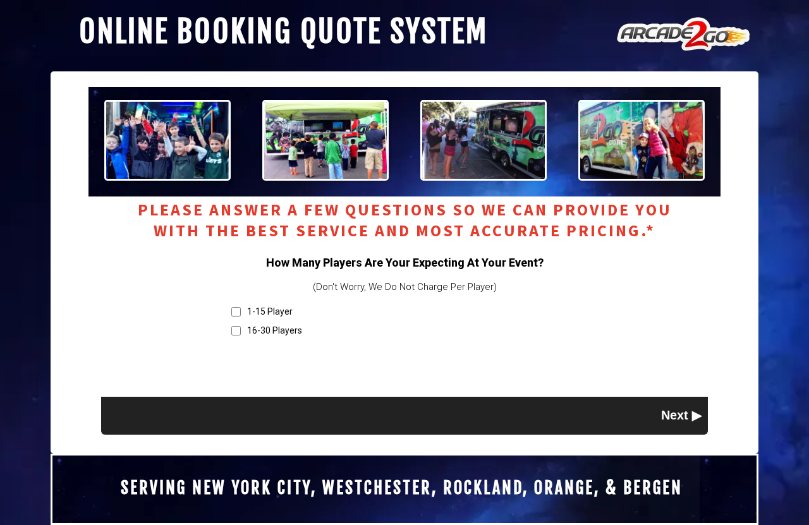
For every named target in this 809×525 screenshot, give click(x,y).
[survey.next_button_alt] (681, 415)
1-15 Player (270, 311)
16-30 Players (274, 330)
